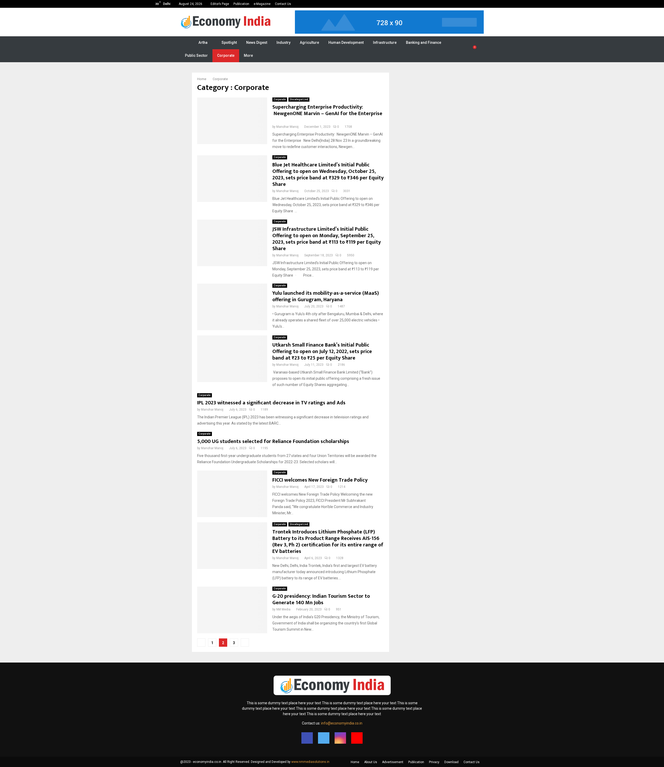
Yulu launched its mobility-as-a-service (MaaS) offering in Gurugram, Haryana (325, 296)
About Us (370, 762)
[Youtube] (357, 738)
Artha (203, 42)
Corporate (225, 55)
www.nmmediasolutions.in (310, 762)
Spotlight (229, 42)
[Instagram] (340, 738)
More (248, 55)
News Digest (256, 42)
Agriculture (309, 42)
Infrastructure (385, 42)
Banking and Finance (423, 42)
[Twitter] (323, 738)
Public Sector (196, 55)
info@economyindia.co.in (341, 723)
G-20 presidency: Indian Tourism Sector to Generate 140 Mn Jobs (321, 599)
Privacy (434, 762)
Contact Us (283, 4)
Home (355, 762)
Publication (241, 4)
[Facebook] (307, 738)
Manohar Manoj (287, 127)
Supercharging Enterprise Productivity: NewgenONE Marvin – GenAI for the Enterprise (327, 113)
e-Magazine (262, 4)
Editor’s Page (220, 4)
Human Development (346, 42)
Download (451, 762)
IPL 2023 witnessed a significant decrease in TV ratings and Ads (271, 402)
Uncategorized (299, 99)
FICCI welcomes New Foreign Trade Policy (320, 480)
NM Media (283, 609)
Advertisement (392, 762)
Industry (283, 42)
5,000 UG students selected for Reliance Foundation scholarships (273, 441)
